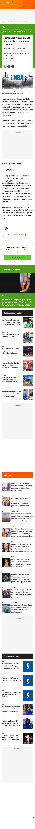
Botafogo (5, 332)
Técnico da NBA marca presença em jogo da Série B (11, 680)
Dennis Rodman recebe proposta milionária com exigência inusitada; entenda (11, 351)
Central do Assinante (18, 7)
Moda (13, 557)
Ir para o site (9, 2)
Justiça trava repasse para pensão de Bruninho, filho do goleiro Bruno (11, 394)
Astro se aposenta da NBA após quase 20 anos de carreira (11, 694)
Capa (3, 22)
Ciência (13, 526)
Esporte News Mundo (19, 234)
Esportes (10, 22)
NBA (26, 22)
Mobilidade (14, 511)
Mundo (13, 496)
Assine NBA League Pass (12, 31)
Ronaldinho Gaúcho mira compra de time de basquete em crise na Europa (11, 709)
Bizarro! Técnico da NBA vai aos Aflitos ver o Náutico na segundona (10, 365)
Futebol (4, 389)
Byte (12, 572)
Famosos (13, 587)
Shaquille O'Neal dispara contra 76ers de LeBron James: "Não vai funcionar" (11, 737)
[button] (3, 2)
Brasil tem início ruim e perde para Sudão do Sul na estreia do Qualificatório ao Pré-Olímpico (12, 322)
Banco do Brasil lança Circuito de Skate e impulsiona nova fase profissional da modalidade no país (12, 379)
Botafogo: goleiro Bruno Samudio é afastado (10, 335)
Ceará (3, 676)
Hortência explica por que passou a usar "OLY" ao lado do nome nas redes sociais (17, 302)
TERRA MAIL (5, 7)
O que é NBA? (28, 31)
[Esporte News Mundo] (6, 228)
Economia (14, 602)
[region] (17, 824)
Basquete (19, 22)
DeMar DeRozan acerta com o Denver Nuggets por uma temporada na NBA (11, 666)
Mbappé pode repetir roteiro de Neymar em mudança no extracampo (11, 723)
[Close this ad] (33, 817)
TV (11, 481)
